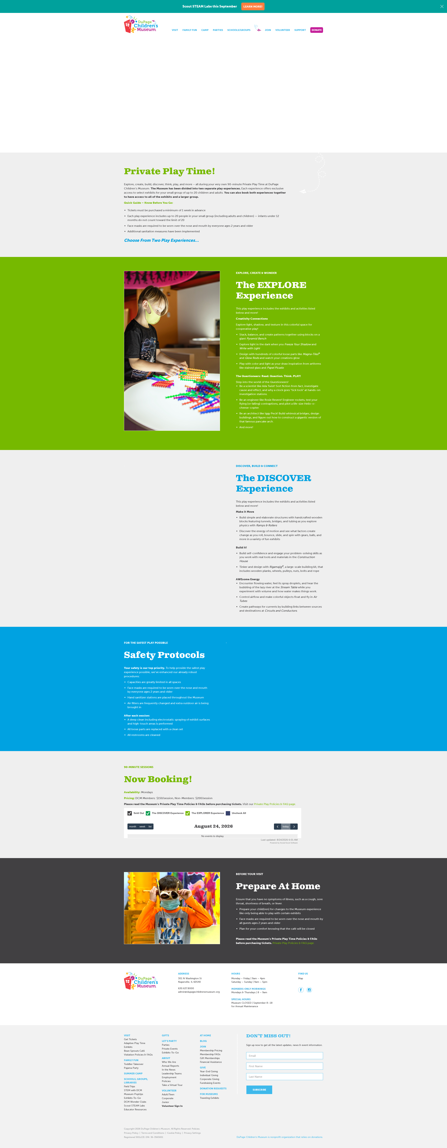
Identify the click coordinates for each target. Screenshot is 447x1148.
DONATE (317, 30)
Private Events (170, 1048)
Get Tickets (130, 1039)
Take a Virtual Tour (172, 1085)
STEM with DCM (133, 1090)
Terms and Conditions (152, 1133)
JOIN (268, 30)
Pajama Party (131, 1067)
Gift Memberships (210, 1058)
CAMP (204, 30)
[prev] (277, 827)
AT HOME (205, 1035)
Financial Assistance (211, 1062)
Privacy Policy (131, 1133)
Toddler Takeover (133, 1064)
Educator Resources (135, 1109)
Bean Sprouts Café (134, 1050)
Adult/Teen (168, 1094)
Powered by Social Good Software (284, 843)
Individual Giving (209, 1075)
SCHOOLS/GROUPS (238, 30)
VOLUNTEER (282, 30)
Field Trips (129, 1086)
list (150, 826)
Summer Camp (133, 1073)
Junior (165, 1102)
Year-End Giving (209, 1071)
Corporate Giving (209, 1079)
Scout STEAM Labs (134, 1105)
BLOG (203, 1041)
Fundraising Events (210, 1082)
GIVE (203, 1067)
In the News (168, 1069)
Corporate (167, 1098)
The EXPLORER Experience (208, 813)
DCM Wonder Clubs (135, 1101)
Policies (166, 1081)
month (132, 826)
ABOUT (166, 1058)
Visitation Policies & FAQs (138, 1054)
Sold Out (139, 813)
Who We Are (169, 1062)
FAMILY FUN (189, 30)
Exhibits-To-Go (132, 1098)
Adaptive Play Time (134, 1043)
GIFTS (165, 1035)
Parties (165, 1044)
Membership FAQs (210, 1054)
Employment (169, 1077)
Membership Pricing (211, 1050)
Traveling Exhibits (209, 1098)
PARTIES (218, 30)
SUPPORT (300, 30)
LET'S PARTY (169, 1041)
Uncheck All (239, 813)
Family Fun (131, 1060)
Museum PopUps (133, 1094)
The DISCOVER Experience (168, 813)
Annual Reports (170, 1065)
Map (300, 978)
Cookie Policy (174, 1133)
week (142, 826)
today (286, 826)
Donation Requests (213, 1088)
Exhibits (128, 1047)
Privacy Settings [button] (192, 1133)
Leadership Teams (172, 1073)
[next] (294, 827)
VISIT (175, 30)
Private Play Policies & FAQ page (274, 804)
